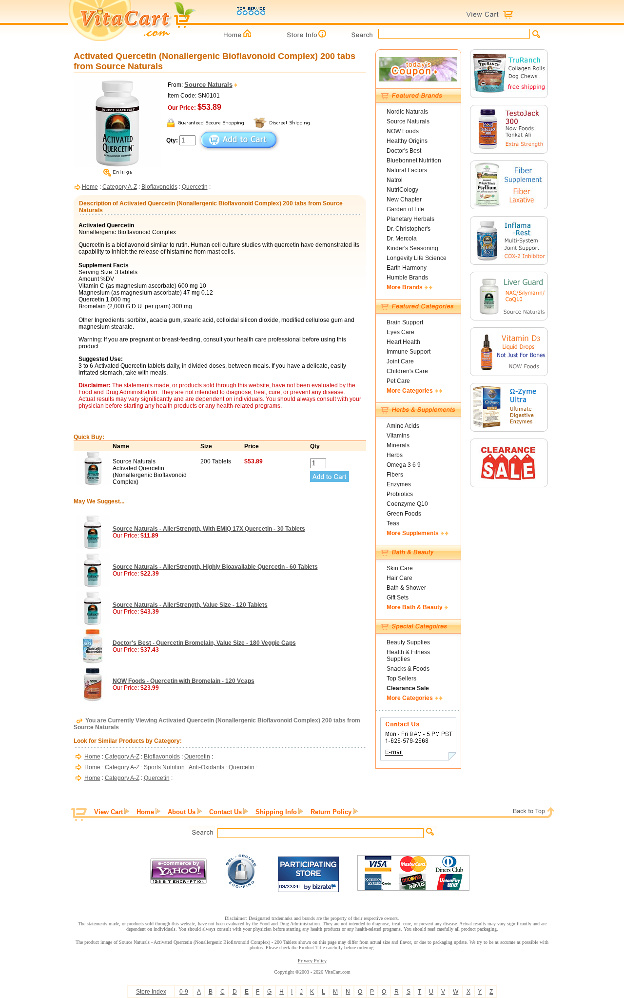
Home (90, 186)
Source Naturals (408, 121)
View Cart (108, 812)
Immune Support (408, 351)
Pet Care (398, 381)
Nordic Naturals (407, 111)
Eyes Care (400, 332)
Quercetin (195, 186)
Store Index (151, 991)
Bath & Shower (406, 587)
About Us (181, 812)
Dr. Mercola (402, 238)
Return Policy (331, 812)
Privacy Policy (312, 960)
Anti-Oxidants (206, 767)
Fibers (395, 474)
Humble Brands (407, 277)
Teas (393, 523)
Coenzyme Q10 (407, 503)
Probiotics (400, 494)
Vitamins (398, 435)
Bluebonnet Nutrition (414, 160)
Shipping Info (276, 812)
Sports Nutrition (164, 767)
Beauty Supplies (408, 642)
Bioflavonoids (159, 186)
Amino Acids (403, 425)
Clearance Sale (408, 688)
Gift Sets (398, 597)
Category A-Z (119, 186)
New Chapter (404, 199)
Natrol (395, 180)
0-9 (183, 991)
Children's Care (407, 371)
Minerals (398, 445)
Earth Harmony (407, 267)
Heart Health (403, 342)
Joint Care (400, 361)
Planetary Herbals (410, 219)
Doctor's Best (404, 150)
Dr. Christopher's (408, 228)
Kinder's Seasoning (412, 248)
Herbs (395, 455)
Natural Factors (407, 170)
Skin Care (400, 568)
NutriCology (402, 189)
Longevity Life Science (417, 258)
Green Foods (404, 513)
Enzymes (399, 484)
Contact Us (225, 812)
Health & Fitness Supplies (408, 655)
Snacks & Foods (408, 668)
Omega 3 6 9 (404, 464)
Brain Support (405, 322)
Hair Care (399, 578)
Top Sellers (401, 678)
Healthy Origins (407, 141)
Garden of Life (405, 209)
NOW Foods (403, 131)
